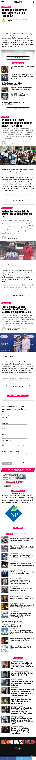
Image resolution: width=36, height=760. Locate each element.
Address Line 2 (6, 440)
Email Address (6, 418)
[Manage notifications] (31, 756)
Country (17, 451)
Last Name (5, 429)
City (3, 445)
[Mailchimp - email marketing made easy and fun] (24, 463)
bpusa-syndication (12, 143)
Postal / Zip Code (7, 451)
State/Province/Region (21, 445)
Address (4, 434)
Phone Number (6, 457)
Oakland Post (11, 20)
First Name (5, 423)
